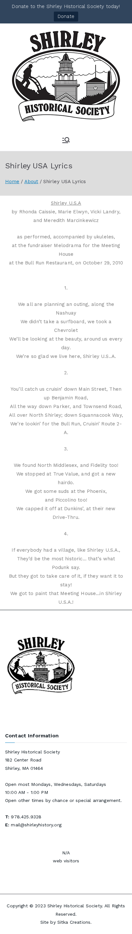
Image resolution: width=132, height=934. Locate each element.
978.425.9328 (26, 816)
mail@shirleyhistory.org (36, 824)
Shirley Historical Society (74, 905)
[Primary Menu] (66, 140)
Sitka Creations (73, 922)
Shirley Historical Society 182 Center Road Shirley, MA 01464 (32, 759)
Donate (66, 16)
